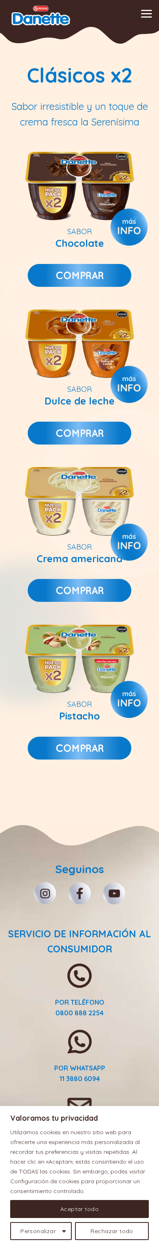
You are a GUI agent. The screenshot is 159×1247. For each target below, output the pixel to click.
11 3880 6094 (80, 1079)
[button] (146, 13)
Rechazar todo (112, 1231)
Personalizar (38, 1231)
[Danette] (40, 15)
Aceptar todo (79, 1209)
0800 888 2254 (79, 1013)
